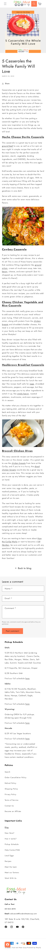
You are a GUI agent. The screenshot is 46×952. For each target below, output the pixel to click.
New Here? (9, 833)
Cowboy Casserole (14, 249)
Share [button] (7, 83)
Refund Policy (10, 783)
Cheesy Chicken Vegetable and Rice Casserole (22, 304)
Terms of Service (11, 800)
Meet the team (11, 867)
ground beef (7, 146)
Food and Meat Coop (19, 948)
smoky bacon (23, 393)
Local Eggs (9, 855)
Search (7, 772)
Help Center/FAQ (12, 850)
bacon (4, 271)
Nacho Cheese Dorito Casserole (23, 137)
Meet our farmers (12, 872)
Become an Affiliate (13, 811)
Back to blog (24, 568)
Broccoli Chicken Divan (17, 451)
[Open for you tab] (7, 944)
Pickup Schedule (12, 844)
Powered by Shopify (34, 948)
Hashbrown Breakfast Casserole (23, 365)
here (27, 678)
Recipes (8, 861)
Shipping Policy (11, 789)
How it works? (11, 838)
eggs (32, 383)
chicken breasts (19, 463)
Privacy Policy (10, 794)
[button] (5, 3)
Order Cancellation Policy (15, 777)
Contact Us (9, 806)
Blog (7, 827)
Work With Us (10, 878)
